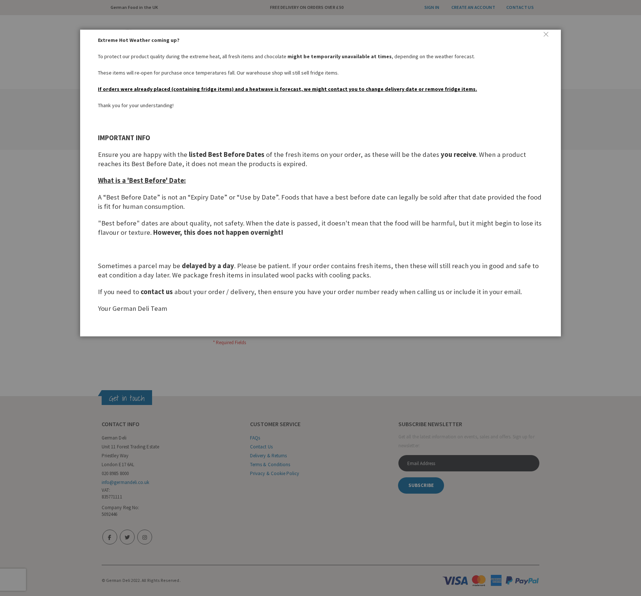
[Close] (549, 37)
